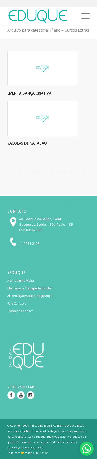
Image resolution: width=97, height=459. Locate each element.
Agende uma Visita (20, 280)
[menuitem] (83, 16)
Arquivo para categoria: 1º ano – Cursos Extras (48, 30)
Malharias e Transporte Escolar (29, 288)
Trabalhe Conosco (20, 311)
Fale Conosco (16, 303)
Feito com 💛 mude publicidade (27, 453)
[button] (87, 449)
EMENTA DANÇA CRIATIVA (29, 93)
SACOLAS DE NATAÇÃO (27, 143)
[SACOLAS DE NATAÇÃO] (42, 118)
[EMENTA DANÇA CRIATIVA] (42, 68)
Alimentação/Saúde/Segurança (29, 296)
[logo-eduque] (40, 16)
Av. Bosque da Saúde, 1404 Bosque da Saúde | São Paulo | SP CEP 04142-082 (46, 224)
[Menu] (83, 16)
